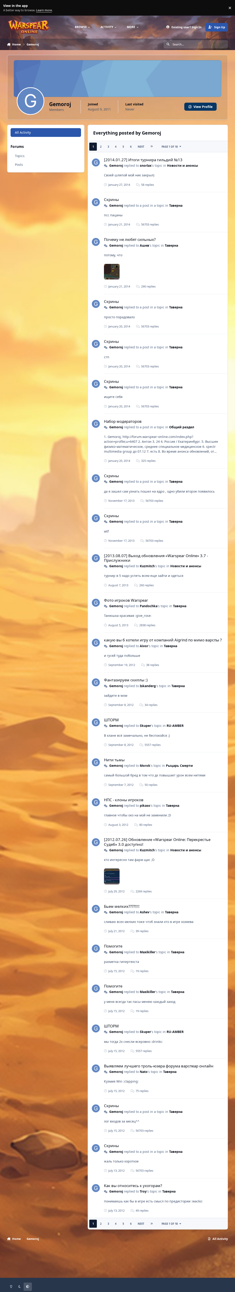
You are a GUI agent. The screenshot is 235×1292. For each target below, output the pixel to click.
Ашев (144, 245)
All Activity (23, 132)
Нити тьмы (114, 759)
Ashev (144, 912)
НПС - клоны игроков (123, 799)
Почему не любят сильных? (130, 239)
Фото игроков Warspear (126, 600)
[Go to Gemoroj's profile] (96, 162)
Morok (145, 765)
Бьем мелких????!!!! (122, 906)
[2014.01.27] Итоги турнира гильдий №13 (143, 159)
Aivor (144, 646)
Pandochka (148, 606)
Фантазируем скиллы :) (126, 680)
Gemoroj (116, 165)
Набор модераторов (123, 421)
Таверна (175, 205)
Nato (144, 1071)
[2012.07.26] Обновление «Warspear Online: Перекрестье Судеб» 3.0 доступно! (157, 842)
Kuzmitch (147, 566)
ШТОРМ (111, 719)
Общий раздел (181, 427)
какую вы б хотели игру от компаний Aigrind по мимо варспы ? (163, 640)
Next (141, 146)
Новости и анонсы (182, 165)
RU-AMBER (175, 725)
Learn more (9, 8)
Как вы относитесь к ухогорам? (133, 1185)
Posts (19, 164)
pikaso (145, 805)
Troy (143, 1191)
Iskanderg (148, 686)
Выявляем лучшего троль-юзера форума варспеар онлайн (158, 1066)
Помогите (113, 946)
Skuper (145, 725)
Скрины (111, 199)
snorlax (145, 165)
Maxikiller (147, 952)
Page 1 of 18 (170, 146)
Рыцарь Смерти (179, 765)
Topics (20, 156)
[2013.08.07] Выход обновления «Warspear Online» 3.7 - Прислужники (156, 558)
